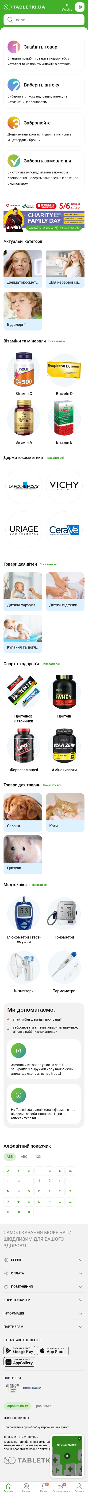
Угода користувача (16, 1418)
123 (38, 1156)
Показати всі (57, 341)
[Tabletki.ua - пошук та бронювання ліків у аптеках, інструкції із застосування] (24, 7)
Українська (15, 1406)
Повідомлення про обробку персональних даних (36, 1427)
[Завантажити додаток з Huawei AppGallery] (19, 1362)
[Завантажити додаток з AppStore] (53, 1350)
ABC (24, 1156)
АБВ (10, 1156)
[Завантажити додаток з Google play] (19, 1350)
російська (44, 1406)
